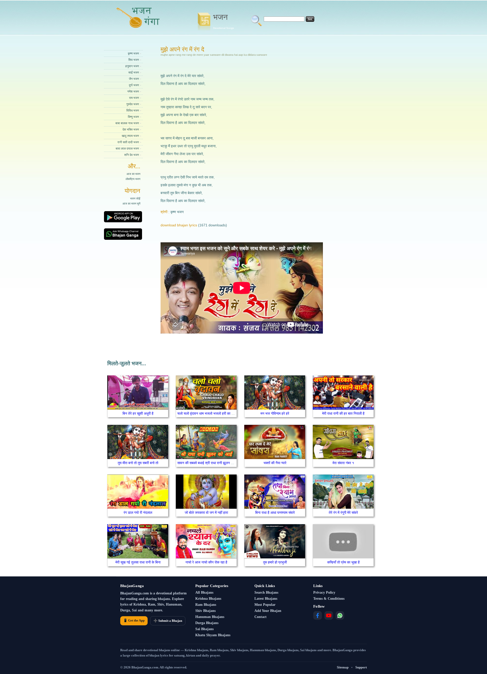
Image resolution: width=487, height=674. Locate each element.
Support (361, 667)
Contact (260, 617)
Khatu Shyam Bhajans (212, 635)
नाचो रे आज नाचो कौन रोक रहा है (206, 562)
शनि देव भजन (131, 155)
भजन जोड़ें (135, 198)
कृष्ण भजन (133, 53)
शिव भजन (133, 60)
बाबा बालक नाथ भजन (127, 123)
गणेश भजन (133, 91)
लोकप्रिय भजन (133, 178)
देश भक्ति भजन (131, 129)
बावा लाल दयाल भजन (127, 148)
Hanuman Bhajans (209, 617)
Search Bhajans (266, 592)
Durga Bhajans (206, 623)
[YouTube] (328, 615)
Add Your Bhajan (267, 611)
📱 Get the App (134, 620)
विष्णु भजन (133, 117)
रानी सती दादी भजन (128, 142)
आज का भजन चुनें (131, 203)
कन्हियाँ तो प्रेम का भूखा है (343, 562)
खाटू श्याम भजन (130, 136)
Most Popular (264, 605)
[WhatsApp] (340, 615)
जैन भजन (134, 79)
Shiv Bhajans (205, 611)
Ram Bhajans (205, 605)
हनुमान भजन (132, 66)
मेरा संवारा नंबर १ (343, 463)
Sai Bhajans (204, 629)
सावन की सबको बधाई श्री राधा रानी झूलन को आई (208, 463)
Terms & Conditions (328, 598)
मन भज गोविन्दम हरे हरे (274, 413)
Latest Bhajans (265, 598)
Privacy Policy (324, 592)
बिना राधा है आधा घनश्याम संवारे (275, 513)
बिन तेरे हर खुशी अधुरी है (138, 413)
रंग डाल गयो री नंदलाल (138, 513)
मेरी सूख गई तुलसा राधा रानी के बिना (138, 562)
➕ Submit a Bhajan (167, 621)
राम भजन (134, 98)
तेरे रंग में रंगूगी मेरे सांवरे (343, 513)
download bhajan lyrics (179, 225)
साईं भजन (133, 72)
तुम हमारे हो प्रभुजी (275, 562)
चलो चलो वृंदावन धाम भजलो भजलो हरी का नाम (206, 413)
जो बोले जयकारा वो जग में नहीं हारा (206, 513)
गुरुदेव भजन (132, 104)
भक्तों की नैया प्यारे (275, 463)
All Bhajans (204, 592)
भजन (223, 21)
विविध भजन (132, 110)
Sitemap (343, 667)
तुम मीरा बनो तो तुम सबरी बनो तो (138, 463)
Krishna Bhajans (208, 598)
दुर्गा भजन (134, 85)
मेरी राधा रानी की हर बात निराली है (343, 413)
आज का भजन (133, 173)
